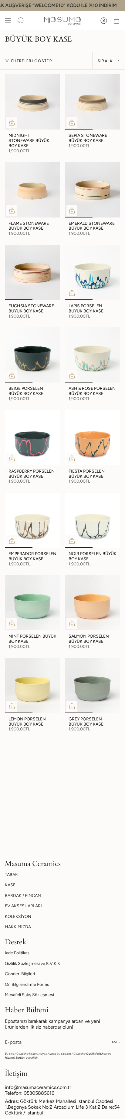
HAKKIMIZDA (18, 926)
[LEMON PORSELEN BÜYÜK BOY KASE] (32, 685)
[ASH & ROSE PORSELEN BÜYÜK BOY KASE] (92, 355)
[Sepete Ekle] (11, 122)
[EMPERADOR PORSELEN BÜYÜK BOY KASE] (32, 520)
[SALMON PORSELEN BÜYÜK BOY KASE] (92, 602)
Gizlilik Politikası (96, 1054)
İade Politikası (17, 953)
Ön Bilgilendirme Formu (27, 984)
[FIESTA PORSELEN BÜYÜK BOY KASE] (92, 437)
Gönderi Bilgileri (20, 973)
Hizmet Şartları (15, 1058)
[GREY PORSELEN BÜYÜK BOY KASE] (92, 685)
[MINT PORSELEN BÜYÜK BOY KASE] (32, 602)
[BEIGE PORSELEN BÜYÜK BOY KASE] (32, 355)
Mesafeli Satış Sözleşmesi (29, 994)
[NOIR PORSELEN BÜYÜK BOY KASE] (92, 520)
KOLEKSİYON (18, 916)
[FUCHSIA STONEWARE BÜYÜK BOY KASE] (32, 272)
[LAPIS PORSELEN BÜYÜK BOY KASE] (92, 272)
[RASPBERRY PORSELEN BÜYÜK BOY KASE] (32, 437)
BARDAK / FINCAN (23, 895)
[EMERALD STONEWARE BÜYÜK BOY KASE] (92, 189)
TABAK (11, 874)
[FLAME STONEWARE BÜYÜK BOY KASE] (32, 189)
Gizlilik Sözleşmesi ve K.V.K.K (32, 963)
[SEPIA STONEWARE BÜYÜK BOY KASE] (92, 102)
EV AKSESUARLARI (23, 905)
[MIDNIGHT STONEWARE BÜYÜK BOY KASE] (32, 102)
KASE (10, 885)
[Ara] (21, 21)
